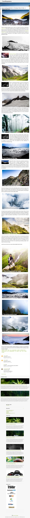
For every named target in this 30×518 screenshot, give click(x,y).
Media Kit (7, 411)
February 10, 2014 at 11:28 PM (8, 366)
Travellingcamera (6, 1)
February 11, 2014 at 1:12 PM (7, 372)
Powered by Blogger (15, 515)
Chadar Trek (3, 28)
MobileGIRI (7, 412)
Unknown (5, 355)
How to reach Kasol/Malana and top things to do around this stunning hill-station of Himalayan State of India (14, 384)
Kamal (4, 364)
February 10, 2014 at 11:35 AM (8, 362)
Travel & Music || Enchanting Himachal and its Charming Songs (13, 450)
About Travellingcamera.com (10, 410)
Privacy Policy (8, 413)
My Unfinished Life (6, 368)
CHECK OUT (7, 405)
